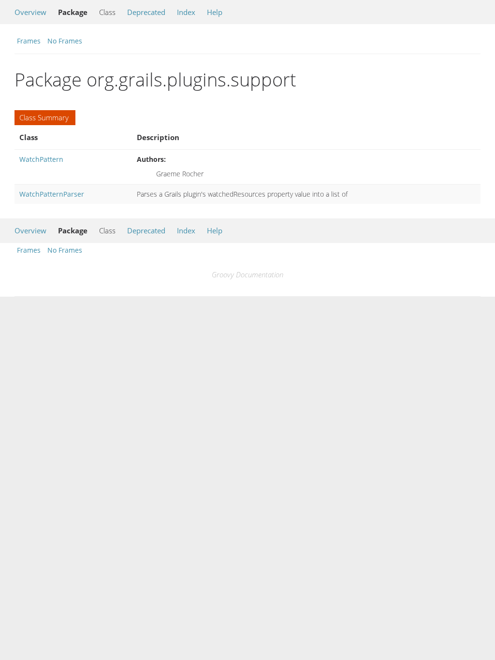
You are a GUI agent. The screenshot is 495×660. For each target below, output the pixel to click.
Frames (29, 40)
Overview (30, 12)
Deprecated (146, 12)
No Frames (64, 40)
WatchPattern (41, 159)
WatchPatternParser (51, 194)
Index (186, 12)
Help (214, 12)
